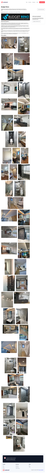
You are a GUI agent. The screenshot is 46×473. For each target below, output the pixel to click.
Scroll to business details (41, 9)
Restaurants (33, 2)
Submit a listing (42, 2)
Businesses (29, 2)
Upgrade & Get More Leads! (36, 21)
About (26, 2)
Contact (37, 2)
